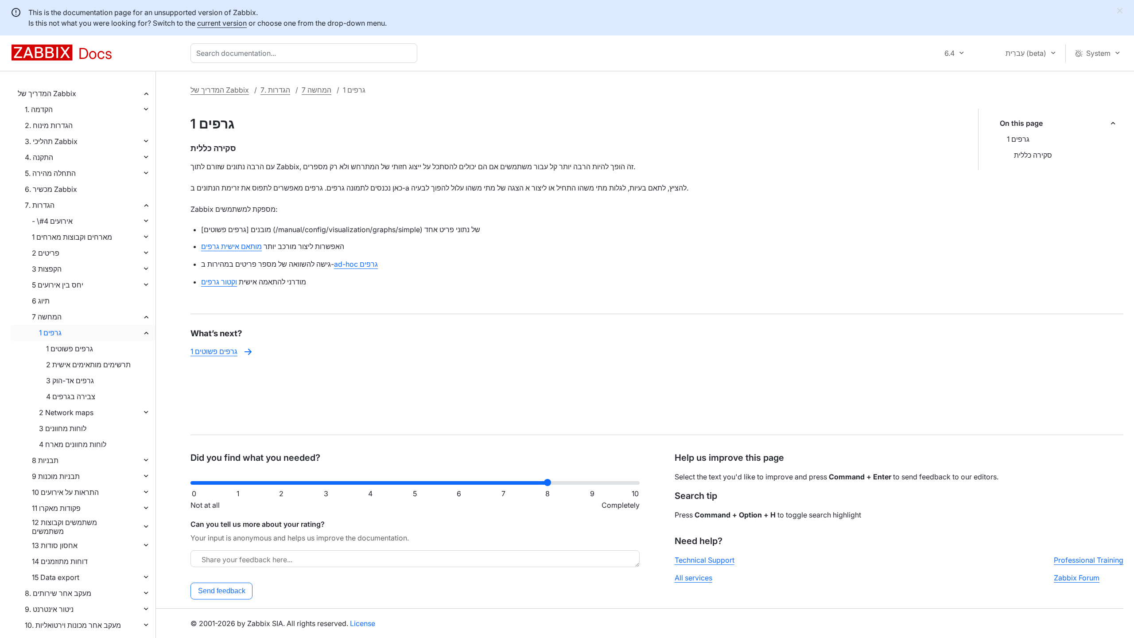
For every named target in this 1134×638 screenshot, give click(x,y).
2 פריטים (45, 253)
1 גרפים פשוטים (69, 348)
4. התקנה (39, 157)
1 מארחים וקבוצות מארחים (72, 237)
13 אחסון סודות (55, 545)
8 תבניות (45, 460)
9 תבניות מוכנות (56, 476)
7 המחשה (47, 316)
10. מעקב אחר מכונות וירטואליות (73, 625)
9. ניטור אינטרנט (49, 609)
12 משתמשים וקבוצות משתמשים (64, 527)
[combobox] (305, 53)
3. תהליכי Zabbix (51, 141)
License (362, 623)
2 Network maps (66, 412)
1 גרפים (50, 332)
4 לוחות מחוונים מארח (72, 444)
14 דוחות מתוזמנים (60, 561)
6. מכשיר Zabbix (51, 189)
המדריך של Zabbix (47, 93)
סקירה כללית (1033, 155)
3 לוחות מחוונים (62, 428)
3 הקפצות (47, 269)
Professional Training (1088, 560)
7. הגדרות (39, 205)
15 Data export (55, 577)
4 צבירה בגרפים (70, 396)
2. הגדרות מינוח (49, 125)
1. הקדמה (39, 109)
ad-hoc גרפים (356, 264)
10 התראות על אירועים (65, 492)
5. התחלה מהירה (50, 173)
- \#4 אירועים (52, 221)
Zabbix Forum (1076, 577)
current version (222, 23)
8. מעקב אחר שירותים (58, 593)
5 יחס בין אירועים (57, 284)
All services (693, 577)
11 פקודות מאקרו (56, 508)
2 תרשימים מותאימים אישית (88, 364)
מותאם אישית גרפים (231, 246)
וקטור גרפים (219, 281)
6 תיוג (41, 300)
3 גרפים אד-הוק (70, 380)
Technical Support (704, 560)
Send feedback (221, 591)
